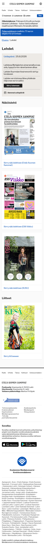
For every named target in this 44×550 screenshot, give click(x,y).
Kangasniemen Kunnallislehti (13, 494)
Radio (4, 10)
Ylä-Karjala (27, 535)
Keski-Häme (31, 496)
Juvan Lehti (20, 492)
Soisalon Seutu (8, 527)
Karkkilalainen (19, 496)
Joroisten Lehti (8, 492)
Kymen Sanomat (35, 501)
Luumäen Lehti (8, 507)
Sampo (24, 523)
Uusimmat (7, 16)
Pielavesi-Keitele (14, 519)
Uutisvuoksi (6, 531)
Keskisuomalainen (33, 498)
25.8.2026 (15, 56)
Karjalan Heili (7, 496)
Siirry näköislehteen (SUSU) (16, 288)
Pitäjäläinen (6, 521)
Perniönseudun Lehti (18, 517)
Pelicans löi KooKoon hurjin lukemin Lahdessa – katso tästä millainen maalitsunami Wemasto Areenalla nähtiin (21, 23)
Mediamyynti (29, 410)
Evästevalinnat (8, 410)
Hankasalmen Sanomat (32, 484)
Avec (14, 482)
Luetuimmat (18, 16)
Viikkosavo (6, 533)
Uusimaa (26, 529)
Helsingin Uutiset (25, 486)
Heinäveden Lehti (10, 486)
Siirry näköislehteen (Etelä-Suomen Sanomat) (19, 164)
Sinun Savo (6, 525)
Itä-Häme (21, 490)
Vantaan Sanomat (20, 531)
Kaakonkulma (31, 492)
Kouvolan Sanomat (20, 501)
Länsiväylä (24, 509)
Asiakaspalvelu (30, 408)
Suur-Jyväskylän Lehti (24, 527)
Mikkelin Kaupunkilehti (15, 511)
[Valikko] (3, 3)
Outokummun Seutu (28, 513)
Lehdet (27, 16)
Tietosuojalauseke (9, 408)
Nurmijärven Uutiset (10, 513)
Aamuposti (6, 482)
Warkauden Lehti (14, 535)
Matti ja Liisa (35, 509)
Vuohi (4, 535)
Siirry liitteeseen (11, 356)
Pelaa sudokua (8, 31)
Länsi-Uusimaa (13, 509)
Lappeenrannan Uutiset (12, 503)
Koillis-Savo (6, 501)
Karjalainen (30, 494)
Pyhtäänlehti (15, 523)
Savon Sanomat (35, 523)
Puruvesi (5, 523)
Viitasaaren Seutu (30, 533)
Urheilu (10, 10)
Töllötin (18, 529)
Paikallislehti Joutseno (11, 515)
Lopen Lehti (19, 505)
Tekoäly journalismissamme (9, 417)
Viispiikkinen (16, 533)
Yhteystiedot (29, 412)
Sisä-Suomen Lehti (28, 525)
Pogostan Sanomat (33, 521)
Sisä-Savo (16, 525)
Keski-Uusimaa (8, 498)
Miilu (3, 511)
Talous (17, 10)
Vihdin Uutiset (33, 531)
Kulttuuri (24, 10)
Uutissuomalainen (36, 10)
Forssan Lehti (16, 484)
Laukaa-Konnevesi (30, 503)
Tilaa (40, 16)
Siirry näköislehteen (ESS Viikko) (18, 226)
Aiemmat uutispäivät (16, 93)
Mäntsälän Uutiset (33, 511)
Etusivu (5, 40)
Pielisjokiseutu (28, 519)
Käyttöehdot (7, 412)
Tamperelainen (8, 529)
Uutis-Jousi (35, 529)
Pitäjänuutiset (18, 521)
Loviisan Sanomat (32, 505)
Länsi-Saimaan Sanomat (24, 507)
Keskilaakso (20, 498)
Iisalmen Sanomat (9, 490)
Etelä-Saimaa (22, 482)
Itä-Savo (29, 490)
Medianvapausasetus (10, 414)
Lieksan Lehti (7, 505)
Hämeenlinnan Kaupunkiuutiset (22, 488)
